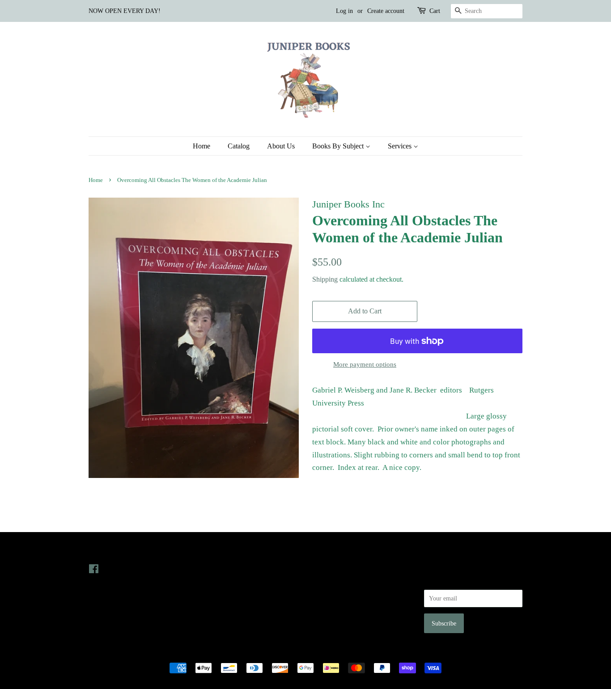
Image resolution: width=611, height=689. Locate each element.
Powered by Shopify (355, 652)
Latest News (219, 551)
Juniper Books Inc (303, 652)
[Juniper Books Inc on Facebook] (94, 570)
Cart (434, 11)
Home (201, 146)
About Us (281, 146)
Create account (385, 11)
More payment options (364, 364)
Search (320, 568)
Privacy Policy (330, 581)
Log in (344, 11)
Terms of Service (334, 606)
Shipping (325, 279)
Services (400, 146)
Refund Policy (330, 594)
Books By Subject (338, 146)
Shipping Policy (332, 619)
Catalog (239, 146)
